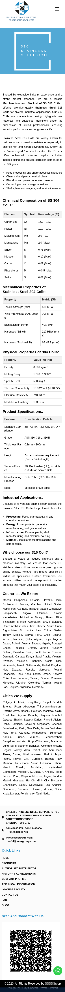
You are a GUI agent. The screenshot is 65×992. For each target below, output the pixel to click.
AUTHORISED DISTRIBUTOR (19, 868)
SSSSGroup (53, 983)
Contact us (10, 894)
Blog (5, 905)
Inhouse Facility (13, 889)
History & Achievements (19, 873)
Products (9, 863)
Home (5, 857)
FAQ (4, 899)
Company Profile (14, 878)
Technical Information (18, 884)
